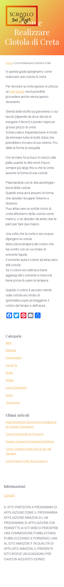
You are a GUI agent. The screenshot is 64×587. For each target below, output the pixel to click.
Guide (9, 372)
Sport (9, 395)
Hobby (10, 380)
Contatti (9, 495)
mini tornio (17, 91)
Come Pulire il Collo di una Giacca (26, 461)
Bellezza (11, 350)
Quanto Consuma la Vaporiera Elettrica (30, 441)
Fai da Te (11, 365)
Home (9, 63)
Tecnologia (13, 402)
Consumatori (14, 357)
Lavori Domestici (16, 387)
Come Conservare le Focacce (24, 434)
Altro (9, 343)
